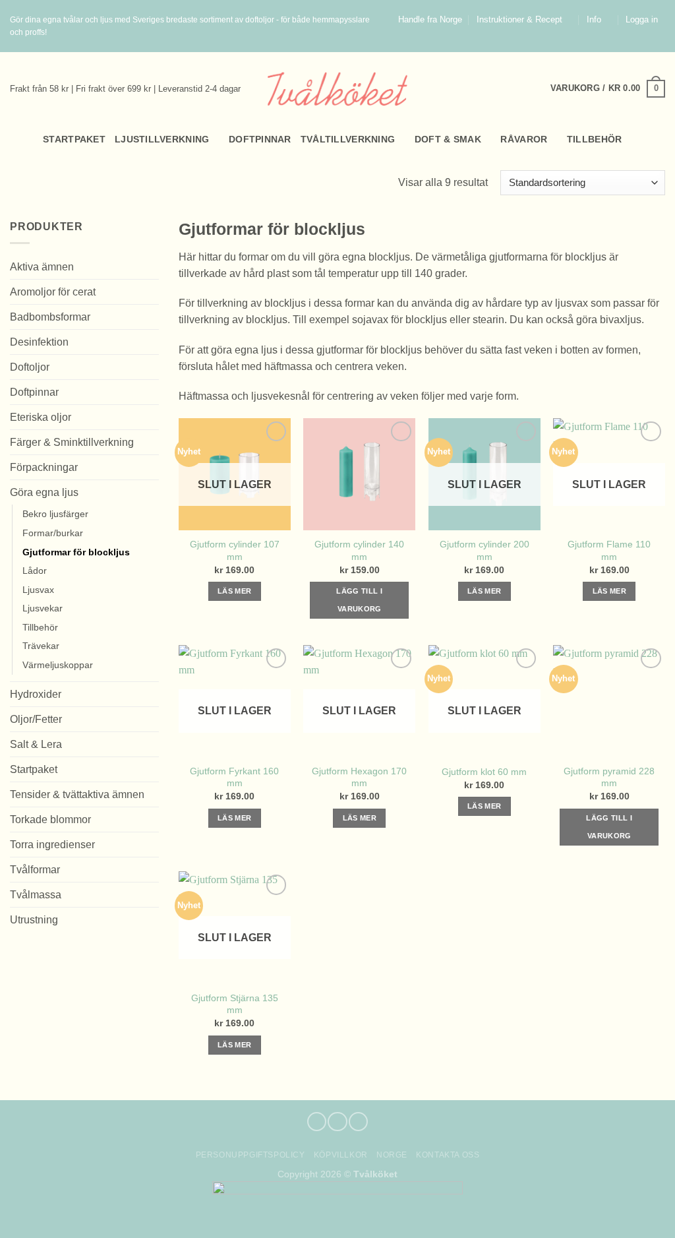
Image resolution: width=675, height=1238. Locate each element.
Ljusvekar (42, 608)
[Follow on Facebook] (634, 45)
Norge (391, 1155)
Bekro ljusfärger (55, 514)
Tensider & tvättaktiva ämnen (77, 794)
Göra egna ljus (44, 492)
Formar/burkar (52, 533)
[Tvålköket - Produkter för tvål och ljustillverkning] (338, 88)
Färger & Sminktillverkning (72, 442)
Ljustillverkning (162, 139)
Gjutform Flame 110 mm (609, 550)
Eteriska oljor (40, 417)
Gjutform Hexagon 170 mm (359, 777)
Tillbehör (594, 139)
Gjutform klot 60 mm (484, 771)
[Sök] (15, 139)
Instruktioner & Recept (519, 19)
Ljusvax (38, 589)
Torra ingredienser (52, 844)
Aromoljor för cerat (53, 291)
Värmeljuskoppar (57, 665)
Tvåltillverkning (348, 139)
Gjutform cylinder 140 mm (359, 550)
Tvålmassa (35, 894)
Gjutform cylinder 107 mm (234, 550)
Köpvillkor (341, 1155)
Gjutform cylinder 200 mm (484, 550)
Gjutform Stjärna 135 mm (234, 1004)
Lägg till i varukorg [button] (359, 600)
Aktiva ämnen (42, 266)
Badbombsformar (50, 317)
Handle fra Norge (430, 19)
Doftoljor (29, 367)
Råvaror (523, 139)
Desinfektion (39, 342)
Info (594, 19)
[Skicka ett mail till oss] (659, 45)
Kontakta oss (447, 1155)
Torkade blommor (50, 819)
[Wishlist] (660, 139)
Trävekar (40, 645)
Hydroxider (35, 694)
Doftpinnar (260, 139)
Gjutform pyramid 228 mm (609, 777)
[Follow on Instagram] (647, 45)
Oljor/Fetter (36, 719)
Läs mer (234, 591)
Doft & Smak (448, 139)
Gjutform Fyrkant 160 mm (234, 777)
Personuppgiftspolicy (250, 1155)
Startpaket (74, 139)
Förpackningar (44, 467)
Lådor (34, 570)
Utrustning (34, 919)
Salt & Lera (36, 744)
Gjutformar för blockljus (76, 552)
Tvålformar (35, 869)
